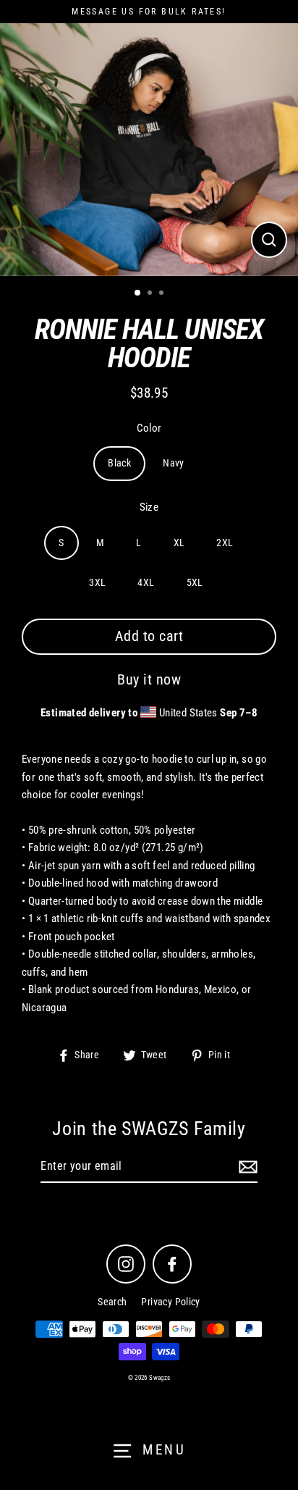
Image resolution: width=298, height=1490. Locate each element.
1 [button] (138, 293)
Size (149, 507)
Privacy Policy (170, 1301)
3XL (97, 582)
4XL (145, 582)
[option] (149, 149)
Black (119, 463)
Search (112, 1301)
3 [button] (162, 294)
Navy (173, 463)
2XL (224, 542)
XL (179, 542)
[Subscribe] (245, 1167)
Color (149, 428)
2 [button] (151, 294)
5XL (195, 582)
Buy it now (149, 679)
